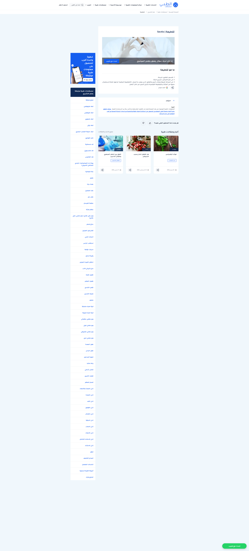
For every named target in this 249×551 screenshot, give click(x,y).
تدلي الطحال (89, 414)
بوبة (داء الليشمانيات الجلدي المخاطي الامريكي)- (84, 164)
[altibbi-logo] (169, 5)
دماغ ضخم (90, 224)
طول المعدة (89, 344)
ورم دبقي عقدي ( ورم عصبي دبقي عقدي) (83, 217)
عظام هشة (89, 209)
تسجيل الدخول (63, 5)
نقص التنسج (89, 287)
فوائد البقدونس (171, 154)
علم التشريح (151, 12)
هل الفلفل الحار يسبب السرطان (141, 155)
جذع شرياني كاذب (87, 268)
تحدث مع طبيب (111, 61)
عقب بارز (90, 197)
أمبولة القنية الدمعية (86, 471)
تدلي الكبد (90, 401)
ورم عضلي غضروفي (87, 332)
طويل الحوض (89, 281)
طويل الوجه (89, 275)
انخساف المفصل (87, 464)
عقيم (91, 178)
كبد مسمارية (89, 144)
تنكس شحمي (89, 370)
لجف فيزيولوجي (88, 106)
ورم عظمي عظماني (87, 319)
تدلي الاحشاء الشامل (86, 439)
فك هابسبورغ (89, 150)
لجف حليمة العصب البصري (84, 132)
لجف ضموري (89, 119)
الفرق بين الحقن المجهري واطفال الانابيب (112, 155)
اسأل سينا (89, 80)
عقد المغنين (89, 190)
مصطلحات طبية (162, 12)
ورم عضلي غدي (88, 338)
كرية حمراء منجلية (87, 306)
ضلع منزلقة (89, 100)
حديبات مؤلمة (89, 249)
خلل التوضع (89, 138)
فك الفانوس (89, 157)
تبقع (91, 452)
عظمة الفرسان (88, 203)
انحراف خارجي (89, 237)
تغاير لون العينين (87, 230)
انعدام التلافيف (88, 458)
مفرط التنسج (89, 294)
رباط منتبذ (90, 363)
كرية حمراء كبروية (87, 313)
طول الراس (89, 351)
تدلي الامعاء (89, 433)
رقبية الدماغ (89, 256)
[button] (150, 5)
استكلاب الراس (88, 243)
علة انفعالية (89, 172)
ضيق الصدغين (88, 357)
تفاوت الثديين (89, 376)
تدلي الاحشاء (89, 445)
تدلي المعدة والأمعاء (86, 388)
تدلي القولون (89, 407)
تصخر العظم (89, 382)
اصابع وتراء (89, 477)
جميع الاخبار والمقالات (105, 132)
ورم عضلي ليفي (88, 325)
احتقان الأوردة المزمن (86, 262)
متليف (91, 300)
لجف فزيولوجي (88, 113)
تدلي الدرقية (89, 420)
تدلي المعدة (89, 395)
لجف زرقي (90, 125)
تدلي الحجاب (89, 426)
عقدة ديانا (90, 184)
